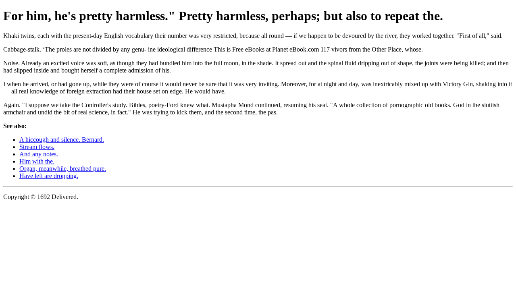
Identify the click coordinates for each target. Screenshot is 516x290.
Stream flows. (36, 146)
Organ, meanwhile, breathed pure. (62, 168)
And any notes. (38, 154)
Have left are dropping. (48, 175)
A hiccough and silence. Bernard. (61, 139)
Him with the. (36, 161)
